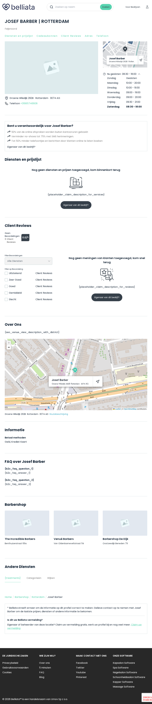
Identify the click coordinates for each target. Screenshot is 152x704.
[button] (75, 370)
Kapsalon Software (124, 663)
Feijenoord (11, 28)
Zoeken (106, 7)
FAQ (41, 672)
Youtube (81, 672)
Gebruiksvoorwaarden (15, 667)
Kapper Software (123, 682)
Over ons (44, 663)
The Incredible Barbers (20, 539)
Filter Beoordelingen (13, 255)
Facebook (82, 663)
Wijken (51, 578)
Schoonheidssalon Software (129, 677)
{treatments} (13, 578)
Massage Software (123, 686)
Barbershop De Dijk (115, 539)
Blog (41, 677)
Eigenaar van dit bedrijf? (21, 147)
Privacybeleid (10, 663)
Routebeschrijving (59, 414)
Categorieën (34, 578)
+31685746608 (29, 103)
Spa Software (121, 667)
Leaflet (118, 409)
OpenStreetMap (130, 409)
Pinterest (81, 677)
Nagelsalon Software (125, 672)
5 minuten (45, 667)
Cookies (7, 672)
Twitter (80, 667)
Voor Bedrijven (132, 7)
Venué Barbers (64, 539)
